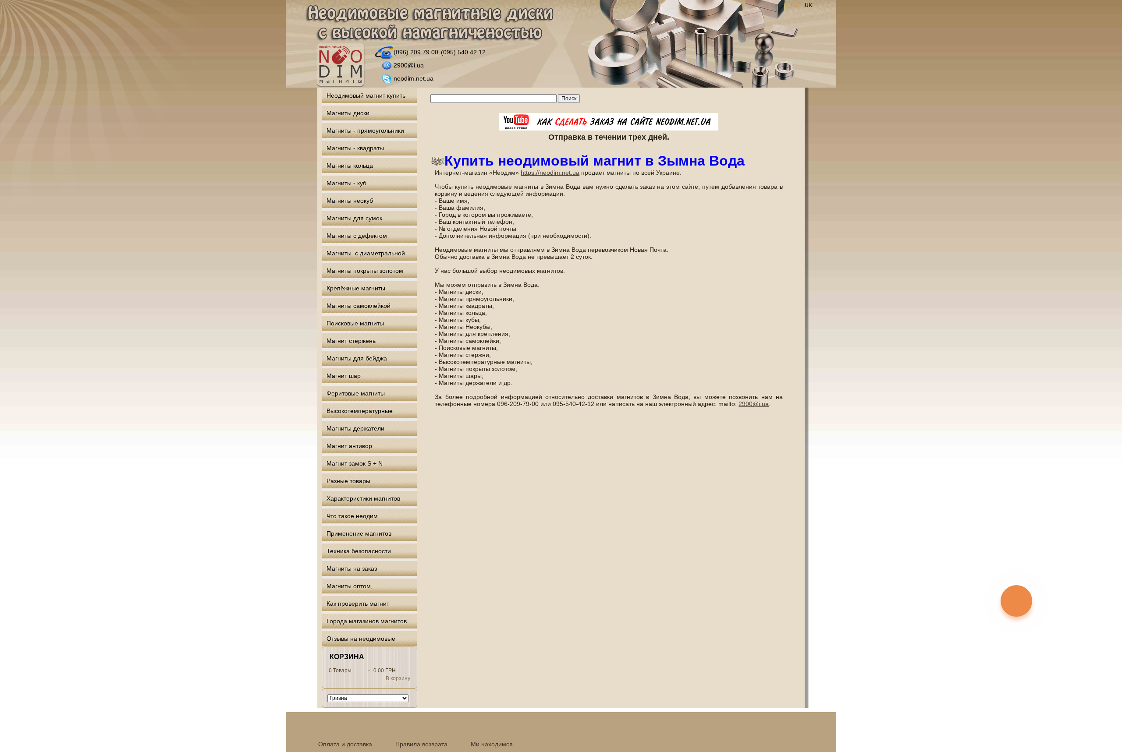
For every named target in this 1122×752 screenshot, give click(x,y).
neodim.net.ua (413, 78)
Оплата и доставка (345, 744)
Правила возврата (421, 744)
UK (808, 5)
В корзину (398, 678)
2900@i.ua (409, 65)
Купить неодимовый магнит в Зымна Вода (594, 161)
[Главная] (429, 23)
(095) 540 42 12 (463, 52)
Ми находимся (492, 744)
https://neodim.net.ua (550, 172)
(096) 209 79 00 (416, 52)
